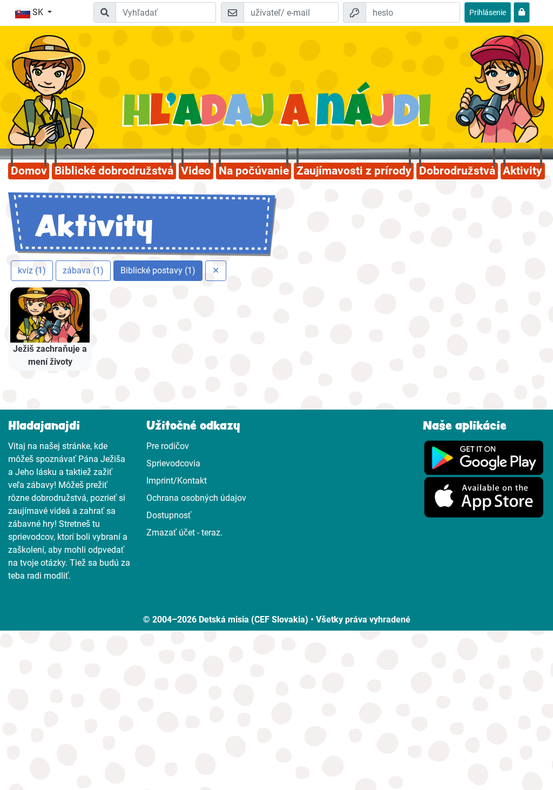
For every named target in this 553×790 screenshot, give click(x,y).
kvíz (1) (32, 270)
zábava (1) (83, 270)
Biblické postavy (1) (157, 270)
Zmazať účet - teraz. (184, 532)
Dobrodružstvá (457, 170)
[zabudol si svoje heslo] (522, 12)
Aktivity (522, 170)
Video (196, 170)
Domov (29, 170)
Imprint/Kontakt (176, 481)
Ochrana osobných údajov (196, 498)
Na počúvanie (254, 170)
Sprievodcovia (173, 463)
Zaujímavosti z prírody (354, 170)
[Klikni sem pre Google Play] (484, 457)
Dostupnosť (168, 515)
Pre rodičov (167, 446)
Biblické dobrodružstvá (114, 170)
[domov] (277, 111)
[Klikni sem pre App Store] (484, 497)
